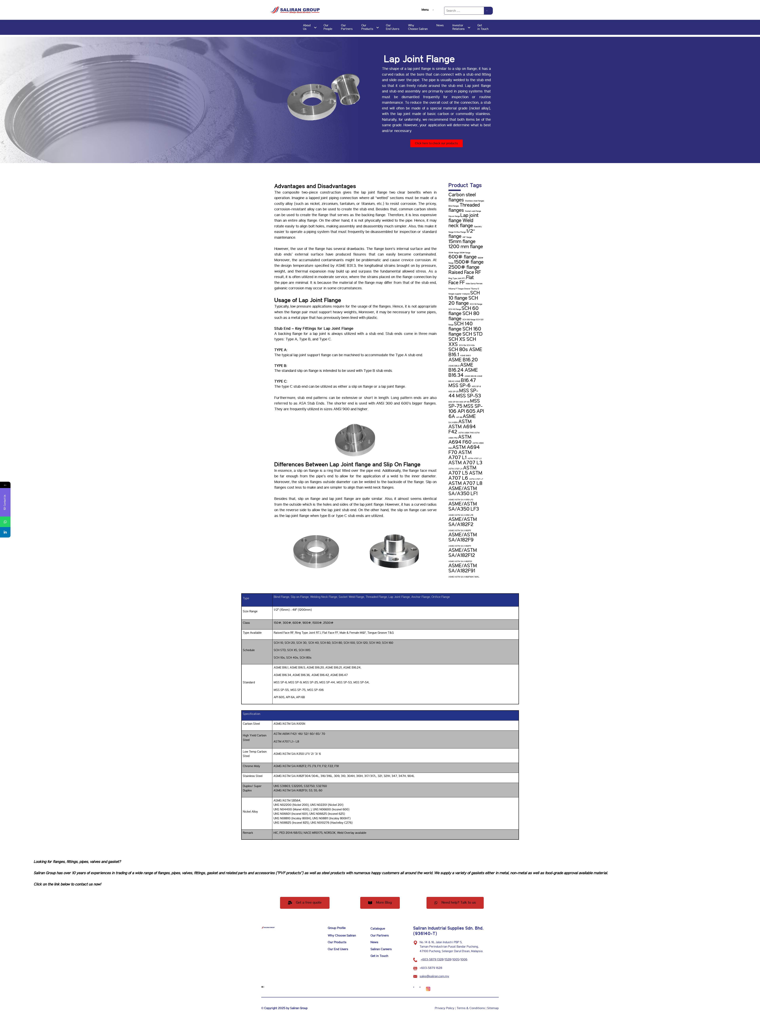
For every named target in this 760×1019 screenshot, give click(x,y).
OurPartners (347, 27)
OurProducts (367, 27)
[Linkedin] (5, 532)
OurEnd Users (392, 27)
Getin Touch (482, 27)
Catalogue (377, 928)
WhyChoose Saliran (418, 27)
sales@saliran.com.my (434, 976)
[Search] (488, 10)
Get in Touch (379, 956)
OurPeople (328, 27)
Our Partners (379, 935)
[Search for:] (464, 11)
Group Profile (337, 928)
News (440, 25)
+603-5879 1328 (432, 959)
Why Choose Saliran (342, 935)
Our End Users (338, 949)
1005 (455, 959)
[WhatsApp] (5, 522)
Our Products (337, 942)
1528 (448, 959)
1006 (464, 959)
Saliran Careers (381, 949)
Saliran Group (45, 873)
